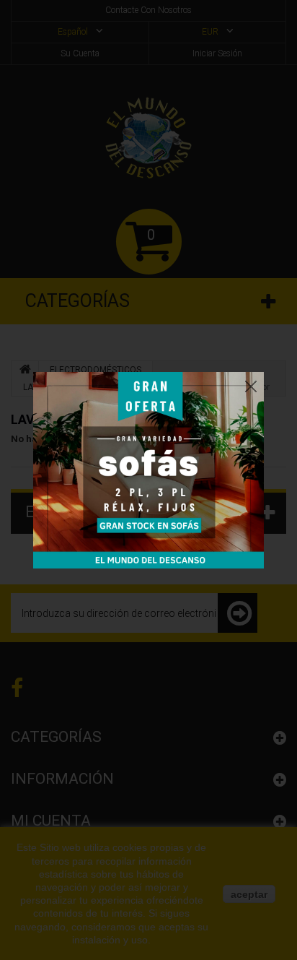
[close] (251, 383)
